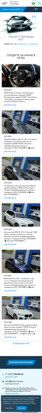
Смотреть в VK (10, 105)
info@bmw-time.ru (14, 381)
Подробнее (9, 408)
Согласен (21, 408)
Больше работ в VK (21, 344)
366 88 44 (33, 3)
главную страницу (28, 44)
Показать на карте (12, 393)
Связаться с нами (11, 377)
